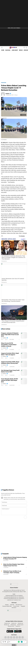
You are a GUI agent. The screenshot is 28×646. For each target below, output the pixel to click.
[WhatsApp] (19, 642)
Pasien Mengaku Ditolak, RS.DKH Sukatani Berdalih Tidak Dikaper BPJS (9, 380)
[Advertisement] (14, 14)
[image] (24, 335)
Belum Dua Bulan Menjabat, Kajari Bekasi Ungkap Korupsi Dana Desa (13, 564)
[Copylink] (22, 642)
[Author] (3, 94)
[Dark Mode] (26, 47)
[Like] (3, 642)
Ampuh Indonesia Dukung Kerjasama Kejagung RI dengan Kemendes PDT (15, 558)
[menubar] (1, 47)
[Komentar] (8, 642)
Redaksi (7, 93)
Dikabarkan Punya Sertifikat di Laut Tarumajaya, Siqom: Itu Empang (12, 571)
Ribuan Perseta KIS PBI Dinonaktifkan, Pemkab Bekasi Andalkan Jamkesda (8, 344)
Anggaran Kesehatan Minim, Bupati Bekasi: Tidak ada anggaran (10, 353)
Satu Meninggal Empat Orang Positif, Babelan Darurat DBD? (10, 371)
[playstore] (18, 631)
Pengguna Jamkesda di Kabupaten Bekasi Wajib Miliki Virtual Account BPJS (10, 334)
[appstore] (10, 631)
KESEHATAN (3, 82)
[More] (19, 339)
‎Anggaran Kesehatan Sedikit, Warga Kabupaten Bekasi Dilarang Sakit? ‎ (10, 362)
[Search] (24, 47)
